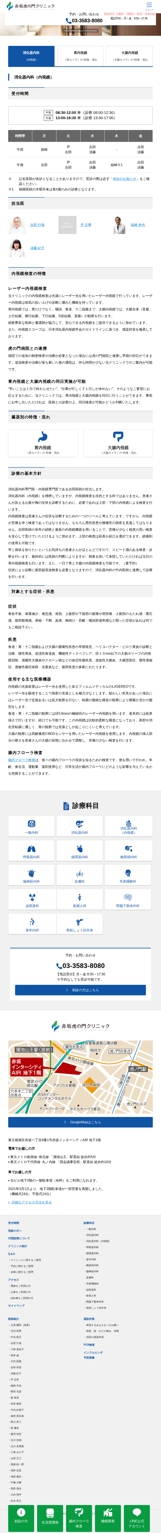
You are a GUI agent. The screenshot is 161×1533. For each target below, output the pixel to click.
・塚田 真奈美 (16, 1416)
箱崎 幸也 (138, 225)
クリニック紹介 (17, 1246)
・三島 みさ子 (16, 1452)
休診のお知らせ (124, 179)
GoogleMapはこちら (84, 1122)
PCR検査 (89, 1344)
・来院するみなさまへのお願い (101, 1325)
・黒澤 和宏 (14, 1434)
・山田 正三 (14, 1458)
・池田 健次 (14, 1476)
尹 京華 (85, 225)
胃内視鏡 (80, 56)
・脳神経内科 (91, 1271)
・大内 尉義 (14, 1361)
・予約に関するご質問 (20, 1266)
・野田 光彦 (14, 1391)
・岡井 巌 (13, 1355)
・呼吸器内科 (91, 1247)
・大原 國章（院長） (19, 1325)
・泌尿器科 (90, 1289)
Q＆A (11, 1253)
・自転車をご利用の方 (20, 1298)
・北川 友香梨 (16, 1446)
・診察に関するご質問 (20, 1272)
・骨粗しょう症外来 (95, 1307)
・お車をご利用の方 (19, 1292)
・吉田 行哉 (14, 1343)
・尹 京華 (13, 1379)
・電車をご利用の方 (19, 1285)
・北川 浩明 (14, 1440)
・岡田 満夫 (14, 1488)
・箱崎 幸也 (14, 1385)
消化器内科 (31, 56)
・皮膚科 (89, 1277)
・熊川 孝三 (14, 1421)
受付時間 (13, 1223)
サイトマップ (16, 1305)
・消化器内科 (91, 1235)
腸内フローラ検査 (21, 760)
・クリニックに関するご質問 (24, 1260)
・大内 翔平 (14, 1494)
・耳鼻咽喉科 (91, 1283)
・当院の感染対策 (94, 1337)
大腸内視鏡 (130, 56)
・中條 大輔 (14, 1482)
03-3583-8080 (87, 20)
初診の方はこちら (84, 990)
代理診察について (19, 1238)
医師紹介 (13, 1318)
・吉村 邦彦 (14, 1367)
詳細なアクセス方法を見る (32, 1202)
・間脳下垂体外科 (94, 1301)
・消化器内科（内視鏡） (97, 1241)
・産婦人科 (90, 1295)
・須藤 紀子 (14, 1373)
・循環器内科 (91, 1253)
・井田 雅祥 (14, 1403)
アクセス (13, 1279)
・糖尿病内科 (91, 1265)
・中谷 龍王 (14, 1337)
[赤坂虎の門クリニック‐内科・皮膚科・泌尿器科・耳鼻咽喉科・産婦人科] (60, 6)
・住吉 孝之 (14, 1500)
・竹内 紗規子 (16, 1409)
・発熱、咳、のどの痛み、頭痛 (101, 1331)
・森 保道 (13, 1397)
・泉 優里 (13, 1428)
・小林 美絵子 (16, 1349)
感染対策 (89, 1318)
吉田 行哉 (37, 225)
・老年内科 (90, 1259)
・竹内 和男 (14, 1331)
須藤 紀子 (37, 248)
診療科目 (89, 1223)
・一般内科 (90, 1229)
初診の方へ (15, 1230)
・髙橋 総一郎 (16, 1464)
